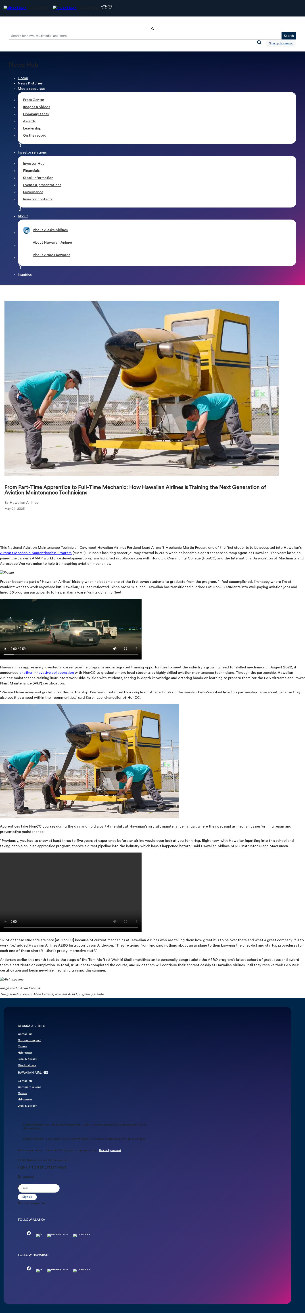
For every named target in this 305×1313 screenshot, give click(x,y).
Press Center (33, 100)
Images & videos (36, 107)
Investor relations (32, 152)
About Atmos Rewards (51, 255)
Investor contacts (37, 199)
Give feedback (27, 1065)
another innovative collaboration (46, 673)
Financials (31, 171)
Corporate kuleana (29, 1087)
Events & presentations (42, 185)
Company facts (36, 114)
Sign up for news (281, 43)
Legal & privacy (27, 1059)
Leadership (32, 128)
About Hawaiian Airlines (53, 243)
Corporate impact (29, 1040)
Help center (25, 1053)
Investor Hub (33, 164)
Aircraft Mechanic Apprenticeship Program (36, 553)
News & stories (30, 83)
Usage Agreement (110, 1150)
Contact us (25, 1034)
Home (23, 78)
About (23, 216)
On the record (34, 136)
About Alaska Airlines (50, 230)
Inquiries (25, 275)
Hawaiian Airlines (24, 503)
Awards (29, 121)
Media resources (31, 89)
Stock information (38, 178)
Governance (33, 192)
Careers (22, 1046)
